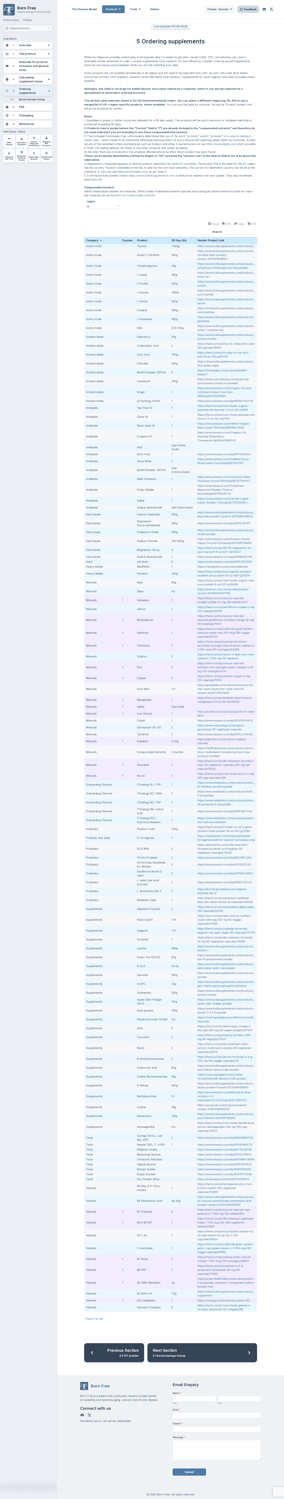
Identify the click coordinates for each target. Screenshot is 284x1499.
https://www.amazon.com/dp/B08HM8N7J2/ (225, 1137)
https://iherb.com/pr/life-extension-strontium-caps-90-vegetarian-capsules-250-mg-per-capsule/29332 (225, 764)
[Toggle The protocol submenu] (49, 54)
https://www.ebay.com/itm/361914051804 (223, 1179)
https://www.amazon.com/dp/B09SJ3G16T (224, 523)
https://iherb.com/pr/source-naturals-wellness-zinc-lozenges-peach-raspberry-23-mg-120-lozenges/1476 (225, 667)
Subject (178, 1423)
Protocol (111, 9)
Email (177, 1409)
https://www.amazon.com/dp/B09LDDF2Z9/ (224, 561)
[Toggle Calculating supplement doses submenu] (49, 79)
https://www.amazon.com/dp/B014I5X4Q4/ (224, 454)
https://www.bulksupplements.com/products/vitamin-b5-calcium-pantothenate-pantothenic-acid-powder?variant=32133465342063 (230, 1200)
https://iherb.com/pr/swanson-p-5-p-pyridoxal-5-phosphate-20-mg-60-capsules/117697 (220, 1269)
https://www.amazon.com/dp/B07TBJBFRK (224, 1149)
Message (179, 1437)
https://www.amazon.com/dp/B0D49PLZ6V (224, 857)
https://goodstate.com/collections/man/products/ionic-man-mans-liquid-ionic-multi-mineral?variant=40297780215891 (231, 689)
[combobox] (103, 206)
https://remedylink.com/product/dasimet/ (222, 566)
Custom (127, 240)
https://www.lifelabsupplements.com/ (152, 175)
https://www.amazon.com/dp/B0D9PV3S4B (224, 1174)
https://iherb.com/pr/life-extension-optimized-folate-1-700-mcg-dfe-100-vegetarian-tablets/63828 (225, 1222)
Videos (154, 9)
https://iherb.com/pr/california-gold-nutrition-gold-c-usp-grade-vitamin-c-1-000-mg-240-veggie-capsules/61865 (225, 1248)
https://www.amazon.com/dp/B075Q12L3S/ (224, 864)
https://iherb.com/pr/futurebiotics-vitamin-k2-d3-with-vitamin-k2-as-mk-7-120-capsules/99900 (225, 1235)
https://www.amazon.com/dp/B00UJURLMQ (225, 734)
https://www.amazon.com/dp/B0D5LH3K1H (224, 1154)
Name (177, 1393)
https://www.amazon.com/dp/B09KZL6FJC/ (224, 882)
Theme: (217, 9)
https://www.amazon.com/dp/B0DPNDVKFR (225, 720)
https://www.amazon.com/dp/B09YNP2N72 (224, 1164)
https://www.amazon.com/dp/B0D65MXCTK (224, 1144)
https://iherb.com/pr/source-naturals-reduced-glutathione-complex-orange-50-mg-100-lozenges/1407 (226, 619)
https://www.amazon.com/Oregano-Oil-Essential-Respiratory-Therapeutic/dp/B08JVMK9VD (222, 436)
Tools (133, 9)
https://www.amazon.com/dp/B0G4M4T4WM (225, 1159)
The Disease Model (84, 9)
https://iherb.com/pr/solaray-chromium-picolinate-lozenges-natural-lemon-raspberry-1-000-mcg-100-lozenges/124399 (226, 645)
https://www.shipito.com (221, 144)
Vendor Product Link (211, 240)
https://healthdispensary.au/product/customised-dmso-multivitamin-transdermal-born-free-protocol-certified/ (227, 752)
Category (92, 240)
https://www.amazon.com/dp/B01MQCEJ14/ (224, 556)
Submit (189, 1472)
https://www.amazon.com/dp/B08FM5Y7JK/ (225, 811)
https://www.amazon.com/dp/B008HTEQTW (225, 401)
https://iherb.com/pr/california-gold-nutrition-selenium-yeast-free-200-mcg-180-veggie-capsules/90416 (225, 632)
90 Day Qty (179, 240)
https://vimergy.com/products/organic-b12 (223, 1300)
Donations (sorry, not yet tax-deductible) (105, 1421)
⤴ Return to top (93, 1318)
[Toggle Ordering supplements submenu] (49, 91)
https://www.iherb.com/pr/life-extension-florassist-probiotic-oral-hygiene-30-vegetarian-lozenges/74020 (222, 848)
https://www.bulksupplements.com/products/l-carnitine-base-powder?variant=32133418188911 (226, 255)
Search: (217, 231)
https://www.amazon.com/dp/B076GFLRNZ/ (225, 873)
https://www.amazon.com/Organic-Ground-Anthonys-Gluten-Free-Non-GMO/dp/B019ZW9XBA (224, 392)
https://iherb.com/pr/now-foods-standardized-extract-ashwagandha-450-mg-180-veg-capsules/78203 (226, 1126)
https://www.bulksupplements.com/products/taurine (229, 246)
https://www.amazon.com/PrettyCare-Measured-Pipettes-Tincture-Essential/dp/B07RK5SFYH (221, 489)
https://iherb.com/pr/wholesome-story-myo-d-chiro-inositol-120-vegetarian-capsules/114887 (225, 1188)
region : (91, 201)
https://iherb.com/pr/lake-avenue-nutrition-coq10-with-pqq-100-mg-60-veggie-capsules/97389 (224, 919)
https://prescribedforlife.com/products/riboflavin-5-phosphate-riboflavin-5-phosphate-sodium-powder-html (228, 1282)
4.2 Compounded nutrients (138, 195)
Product (142, 240)
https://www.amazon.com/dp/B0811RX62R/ (224, 1169)
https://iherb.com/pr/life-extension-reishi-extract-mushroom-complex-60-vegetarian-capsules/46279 (224, 1048)
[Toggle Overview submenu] (49, 45)
